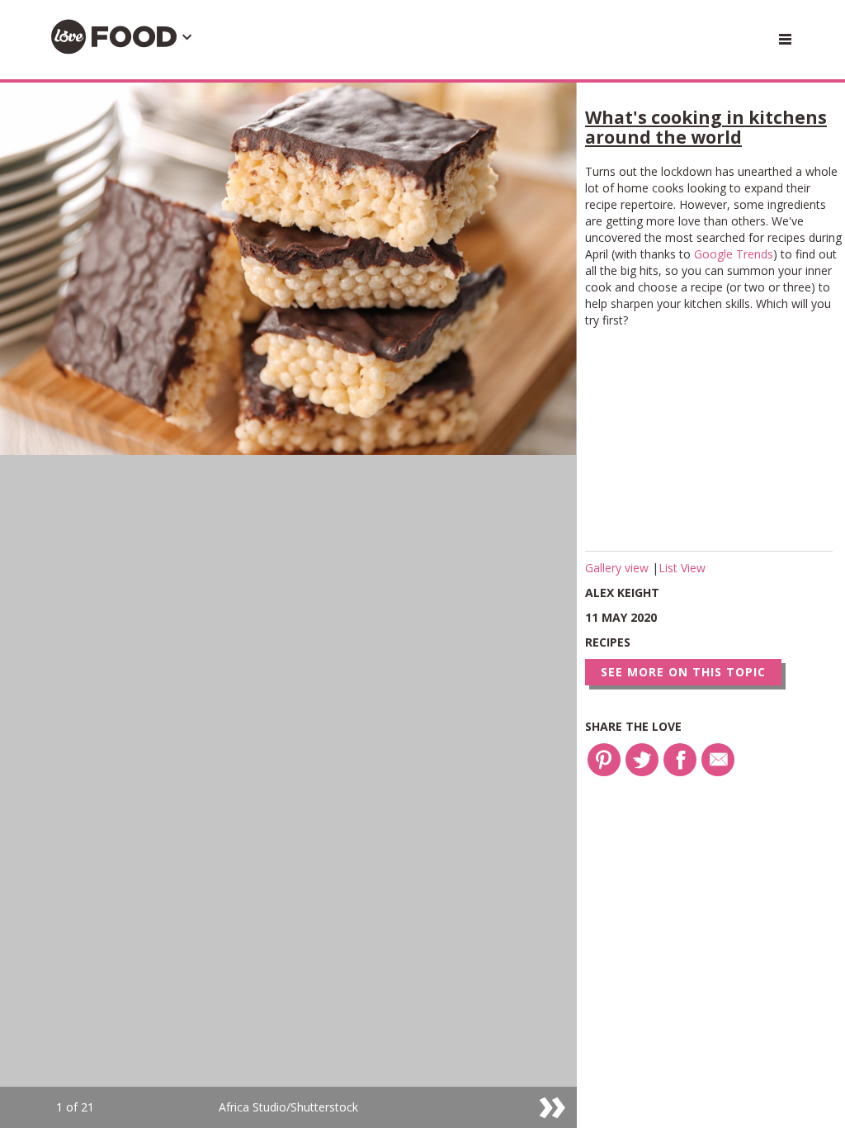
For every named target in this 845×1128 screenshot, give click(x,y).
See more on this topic (683, 672)
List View (682, 568)
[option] (288, 605)
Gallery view (618, 568)
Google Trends (733, 254)
